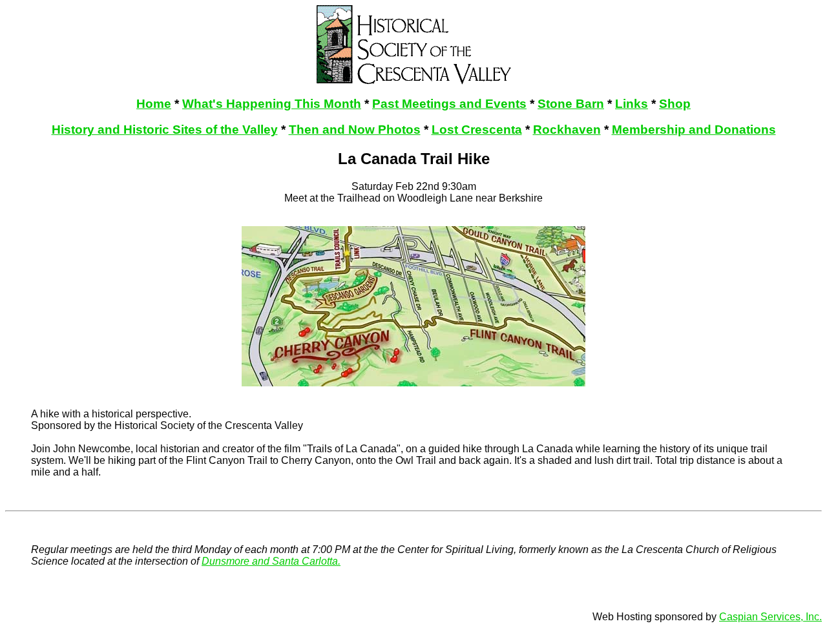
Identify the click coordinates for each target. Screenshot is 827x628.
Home (153, 103)
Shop (675, 103)
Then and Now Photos (355, 129)
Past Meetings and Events (449, 103)
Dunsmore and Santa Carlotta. (271, 561)
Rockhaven (567, 129)
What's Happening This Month (271, 103)
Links (631, 103)
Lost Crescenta (477, 129)
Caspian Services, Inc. (770, 616)
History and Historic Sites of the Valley (165, 129)
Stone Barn (571, 103)
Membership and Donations (694, 129)
